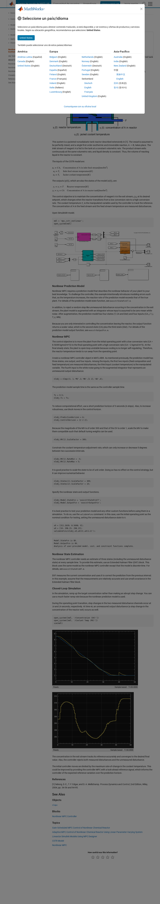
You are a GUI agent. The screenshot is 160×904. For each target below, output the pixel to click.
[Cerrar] (141, 9)
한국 (116, 87)
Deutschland (56, 65)
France (53, 79)
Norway (85, 61)
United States (24, 65)
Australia (118, 57)
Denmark (54, 61)
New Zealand (120, 65)
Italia (52, 87)
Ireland (53, 83)
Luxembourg (56, 92)
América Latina (25, 57)
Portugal (86, 70)
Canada (21, 61)
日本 (116, 83)
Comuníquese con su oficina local (80, 106)
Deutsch (88, 83)
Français (88, 92)
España (53, 70)
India (116, 61)
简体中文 (120, 74)
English (87, 87)
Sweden (85, 74)
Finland (53, 74)
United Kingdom (89, 96)
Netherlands (88, 57)
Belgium (53, 57)
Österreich (87, 65)
